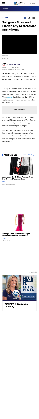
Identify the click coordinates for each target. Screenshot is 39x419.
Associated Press (15, 64)
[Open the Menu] (3, 2)
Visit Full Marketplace (30, 155)
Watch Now (33, 3)
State (5, 17)
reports (9, 97)
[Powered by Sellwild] (34, 272)
